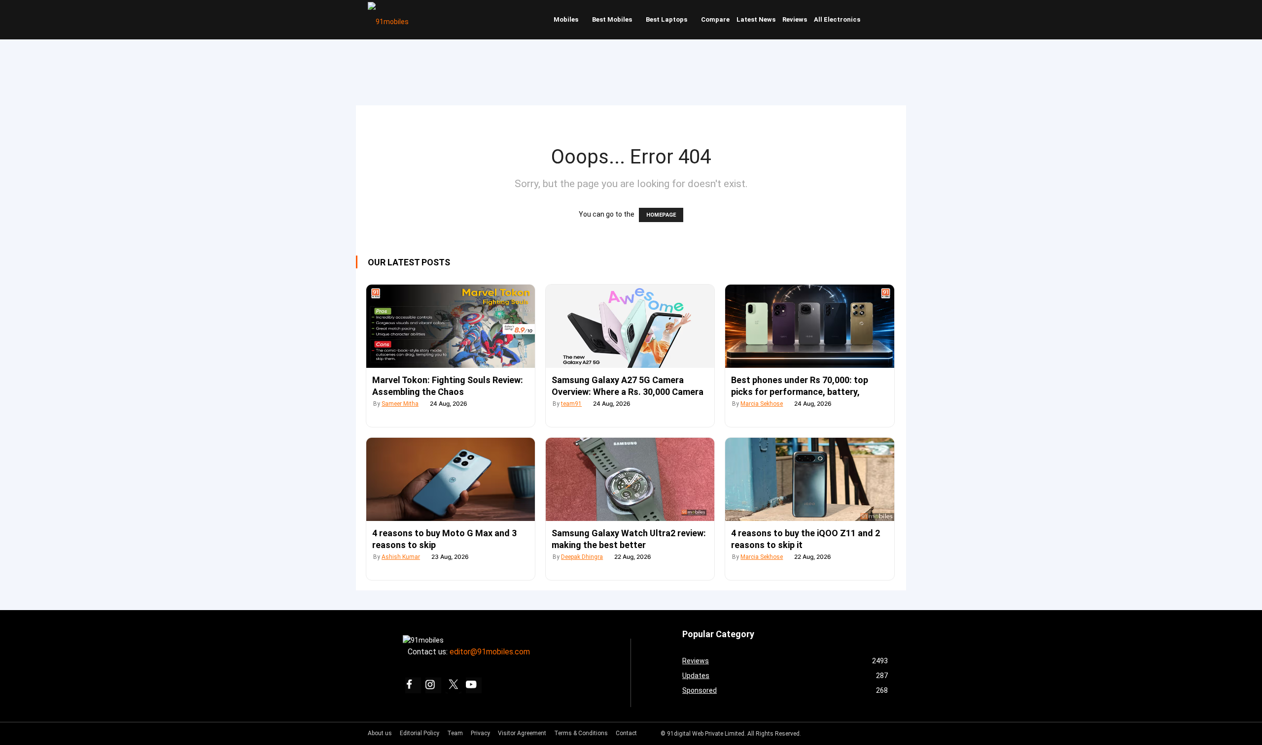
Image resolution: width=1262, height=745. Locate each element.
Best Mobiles (612, 19)
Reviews (794, 19)
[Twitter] (453, 685)
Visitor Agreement (522, 733)
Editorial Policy (419, 733)
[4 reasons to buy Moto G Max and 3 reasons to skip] (450, 479)
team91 (571, 403)
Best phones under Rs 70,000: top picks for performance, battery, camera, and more (799, 392)
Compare (715, 19)
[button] (885, 19)
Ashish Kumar (401, 556)
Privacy (480, 733)
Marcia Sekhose (761, 403)
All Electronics (837, 19)
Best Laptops (666, 19)
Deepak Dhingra (582, 556)
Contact (626, 733)
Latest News (755, 19)
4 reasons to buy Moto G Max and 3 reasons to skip (444, 539)
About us (380, 733)
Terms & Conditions (581, 733)
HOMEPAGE (661, 215)
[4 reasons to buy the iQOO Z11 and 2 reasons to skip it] (809, 479)
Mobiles (566, 19)
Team (455, 733)
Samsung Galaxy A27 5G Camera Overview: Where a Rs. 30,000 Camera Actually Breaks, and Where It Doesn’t (628, 392)
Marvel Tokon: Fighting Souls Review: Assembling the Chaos (447, 386)
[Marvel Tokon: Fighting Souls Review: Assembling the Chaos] (450, 326)
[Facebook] (413, 685)
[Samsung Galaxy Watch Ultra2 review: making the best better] (630, 479)
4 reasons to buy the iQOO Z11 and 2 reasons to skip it (805, 539)
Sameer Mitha (400, 403)
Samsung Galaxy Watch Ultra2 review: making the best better (629, 539)
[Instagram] (433, 685)
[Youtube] (474, 685)
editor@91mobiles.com (490, 651)
